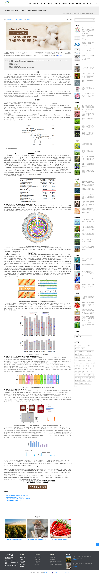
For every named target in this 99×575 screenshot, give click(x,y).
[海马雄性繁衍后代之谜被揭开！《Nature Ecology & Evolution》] (77, 260)
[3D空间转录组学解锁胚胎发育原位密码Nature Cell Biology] (37, 528)
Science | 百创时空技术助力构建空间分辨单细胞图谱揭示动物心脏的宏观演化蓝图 (88, 95)
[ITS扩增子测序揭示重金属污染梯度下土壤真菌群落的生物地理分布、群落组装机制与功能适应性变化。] (77, 204)
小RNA (91, 366)
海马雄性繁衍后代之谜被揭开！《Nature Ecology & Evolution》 (87, 259)
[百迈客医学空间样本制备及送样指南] (77, 83)
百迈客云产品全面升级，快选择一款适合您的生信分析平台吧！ (88, 50)
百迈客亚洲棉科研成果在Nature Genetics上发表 (17, 495)
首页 (29, 3)
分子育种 (88, 357)
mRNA (89, 345)
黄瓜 (76, 386)
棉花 (76, 371)
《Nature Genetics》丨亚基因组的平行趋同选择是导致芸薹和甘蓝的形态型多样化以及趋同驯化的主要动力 (88, 29)
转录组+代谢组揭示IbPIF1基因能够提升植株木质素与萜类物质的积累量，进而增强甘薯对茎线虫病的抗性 (88, 113)
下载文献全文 (60, 55)
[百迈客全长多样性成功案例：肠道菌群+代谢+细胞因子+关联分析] (77, 38)
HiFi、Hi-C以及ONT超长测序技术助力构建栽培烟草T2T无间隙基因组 (88, 151)
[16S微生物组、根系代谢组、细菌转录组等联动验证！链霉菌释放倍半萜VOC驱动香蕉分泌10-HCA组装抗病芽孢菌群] (77, 107)
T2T (90, 354)
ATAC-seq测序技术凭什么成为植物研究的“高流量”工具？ (88, 144)
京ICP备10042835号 (48, 572)
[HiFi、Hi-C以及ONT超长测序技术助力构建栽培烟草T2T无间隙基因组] (77, 152)
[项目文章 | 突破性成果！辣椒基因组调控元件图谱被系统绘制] (77, 235)
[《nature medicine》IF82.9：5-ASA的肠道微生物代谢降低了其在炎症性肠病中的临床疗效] (77, 274)
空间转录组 (77, 377)
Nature (83, 348)
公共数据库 (37, 559)
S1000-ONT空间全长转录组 (56, 564)
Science (81, 354)
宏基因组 (86, 366)
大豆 (81, 366)
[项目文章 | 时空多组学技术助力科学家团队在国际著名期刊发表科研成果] (77, 287)
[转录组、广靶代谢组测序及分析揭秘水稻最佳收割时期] (77, 121)
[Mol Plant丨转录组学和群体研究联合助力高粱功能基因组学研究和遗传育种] (77, 249)
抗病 (90, 368)
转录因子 (89, 380)
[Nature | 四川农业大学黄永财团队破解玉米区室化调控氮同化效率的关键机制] (77, 325)
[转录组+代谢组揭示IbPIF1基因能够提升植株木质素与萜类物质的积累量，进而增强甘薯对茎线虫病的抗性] (77, 114)
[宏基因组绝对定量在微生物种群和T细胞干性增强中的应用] (77, 190)
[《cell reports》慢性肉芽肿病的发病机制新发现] (77, 267)
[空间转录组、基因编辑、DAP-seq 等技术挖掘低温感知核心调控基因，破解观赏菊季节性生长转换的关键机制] (77, 76)
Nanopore (77, 348)
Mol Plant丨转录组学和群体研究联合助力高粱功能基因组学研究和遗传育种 (88, 248)
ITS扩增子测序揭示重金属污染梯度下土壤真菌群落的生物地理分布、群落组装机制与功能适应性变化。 (88, 203)
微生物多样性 (78, 368)
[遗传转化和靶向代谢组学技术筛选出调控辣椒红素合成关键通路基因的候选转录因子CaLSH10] (60, 528)
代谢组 (76, 357)
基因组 (92, 363)
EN (92, 3)
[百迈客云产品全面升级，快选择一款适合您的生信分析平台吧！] (77, 51)
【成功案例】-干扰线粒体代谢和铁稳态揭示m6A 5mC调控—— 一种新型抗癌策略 (88, 57)
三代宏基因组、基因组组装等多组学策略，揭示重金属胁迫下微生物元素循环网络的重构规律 (88, 196)
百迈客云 (91, 374)
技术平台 (57, 3)
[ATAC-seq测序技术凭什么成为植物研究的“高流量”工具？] (77, 146)
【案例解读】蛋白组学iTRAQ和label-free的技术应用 (88, 43)
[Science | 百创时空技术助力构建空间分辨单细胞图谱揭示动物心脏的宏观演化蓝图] (77, 96)
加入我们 (78, 3)
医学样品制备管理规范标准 (87, 278)
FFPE (80, 345)
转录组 (76, 383)
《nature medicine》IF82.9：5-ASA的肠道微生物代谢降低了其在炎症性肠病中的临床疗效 (88, 273)
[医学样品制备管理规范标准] (77, 280)
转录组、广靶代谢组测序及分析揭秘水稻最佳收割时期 (88, 119)
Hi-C (84, 345)
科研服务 (35, 3)
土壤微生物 (87, 363)
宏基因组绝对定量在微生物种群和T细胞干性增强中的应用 (88, 189)
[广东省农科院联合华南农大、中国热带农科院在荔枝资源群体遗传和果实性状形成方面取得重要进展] (77, 229)
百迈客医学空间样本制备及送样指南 (88, 81)
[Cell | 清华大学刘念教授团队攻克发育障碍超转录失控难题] (77, 222)
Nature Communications (80, 351)
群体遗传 (92, 377)
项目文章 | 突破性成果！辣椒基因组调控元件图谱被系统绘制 (88, 234)
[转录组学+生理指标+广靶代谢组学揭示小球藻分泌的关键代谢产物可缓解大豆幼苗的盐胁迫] (77, 134)
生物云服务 (50, 3)
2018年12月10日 (19, 19)
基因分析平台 (38, 557)
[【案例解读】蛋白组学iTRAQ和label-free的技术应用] (77, 44)
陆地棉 (81, 383)
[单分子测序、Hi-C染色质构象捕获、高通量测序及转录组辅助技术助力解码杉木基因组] (77, 159)
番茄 (91, 371)
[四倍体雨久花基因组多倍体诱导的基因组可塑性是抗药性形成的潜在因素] (77, 166)
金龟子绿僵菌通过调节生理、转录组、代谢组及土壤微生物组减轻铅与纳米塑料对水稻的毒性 (88, 127)
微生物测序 (85, 368)
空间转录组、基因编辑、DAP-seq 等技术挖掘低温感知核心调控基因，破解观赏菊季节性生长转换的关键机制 (88, 75)
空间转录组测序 (85, 377)
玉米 (87, 371)
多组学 (76, 366)
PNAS (76, 354)
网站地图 (67, 572)
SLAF (86, 354)
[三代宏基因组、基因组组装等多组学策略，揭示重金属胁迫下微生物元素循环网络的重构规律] (77, 197)
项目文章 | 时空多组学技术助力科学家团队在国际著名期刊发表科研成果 (88, 286)
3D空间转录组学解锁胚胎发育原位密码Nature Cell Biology (38, 539)
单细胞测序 (89, 360)
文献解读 (37, 564)
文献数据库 (37, 561)
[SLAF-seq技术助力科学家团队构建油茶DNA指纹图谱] (77, 242)
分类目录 (77, 334)
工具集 (36, 562)
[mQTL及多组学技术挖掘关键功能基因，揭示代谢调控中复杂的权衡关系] (15, 528)
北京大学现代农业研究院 (80, 360)
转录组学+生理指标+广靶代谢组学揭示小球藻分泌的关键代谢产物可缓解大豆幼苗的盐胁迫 (88, 133)
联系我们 (85, 3)
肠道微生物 (77, 380)
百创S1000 (85, 374)
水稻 (80, 371)
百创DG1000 (77, 374)
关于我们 (71, 3)
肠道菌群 (83, 380)
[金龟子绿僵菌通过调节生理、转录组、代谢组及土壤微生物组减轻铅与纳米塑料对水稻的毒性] (77, 127)
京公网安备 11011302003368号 (60, 572)
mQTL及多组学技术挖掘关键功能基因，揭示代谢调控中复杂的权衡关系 (16, 539)
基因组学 (67, 13)
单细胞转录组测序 (78, 363)
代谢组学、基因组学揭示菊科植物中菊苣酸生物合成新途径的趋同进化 (88, 171)
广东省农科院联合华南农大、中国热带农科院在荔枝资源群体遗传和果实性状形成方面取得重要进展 (88, 228)
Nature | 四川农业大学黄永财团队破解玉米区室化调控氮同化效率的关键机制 (88, 324)
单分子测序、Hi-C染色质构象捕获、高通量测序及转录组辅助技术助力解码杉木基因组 (88, 158)
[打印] (67, 19)
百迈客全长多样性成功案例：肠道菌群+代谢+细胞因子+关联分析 (88, 37)
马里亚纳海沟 (87, 383)
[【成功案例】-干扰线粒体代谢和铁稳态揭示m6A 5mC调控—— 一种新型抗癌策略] (77, 58)
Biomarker (9, 19)
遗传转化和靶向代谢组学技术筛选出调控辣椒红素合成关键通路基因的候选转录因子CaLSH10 (61, 539)
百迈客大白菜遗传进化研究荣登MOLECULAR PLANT (18, 498)
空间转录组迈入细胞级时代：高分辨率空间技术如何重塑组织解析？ (88, 88)
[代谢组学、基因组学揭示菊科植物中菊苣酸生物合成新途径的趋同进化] (77, 172)
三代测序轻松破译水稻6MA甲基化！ (14, 500)
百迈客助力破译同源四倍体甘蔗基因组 (14, 497)
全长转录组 (82, 357)
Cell (76, 345)
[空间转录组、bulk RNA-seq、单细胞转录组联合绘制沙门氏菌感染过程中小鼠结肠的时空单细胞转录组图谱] (77, 211)
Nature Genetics (90, 351)
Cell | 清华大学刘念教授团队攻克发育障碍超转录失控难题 (88, 220)
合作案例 (64, 3)
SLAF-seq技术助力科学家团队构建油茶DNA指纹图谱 (88, 240)
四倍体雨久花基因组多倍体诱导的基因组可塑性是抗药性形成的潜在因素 (88, 165)
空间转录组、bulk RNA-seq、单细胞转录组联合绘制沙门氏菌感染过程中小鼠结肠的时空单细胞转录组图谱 (88, 210)
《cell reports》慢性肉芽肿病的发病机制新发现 (88, 265)
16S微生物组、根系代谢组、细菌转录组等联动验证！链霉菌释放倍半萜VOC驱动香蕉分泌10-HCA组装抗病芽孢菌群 (88, 107)
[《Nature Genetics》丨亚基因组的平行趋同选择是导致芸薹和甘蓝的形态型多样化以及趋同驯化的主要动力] (77, 30)
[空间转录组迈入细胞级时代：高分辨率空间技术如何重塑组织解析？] (77, 89)
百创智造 (42, 3)
